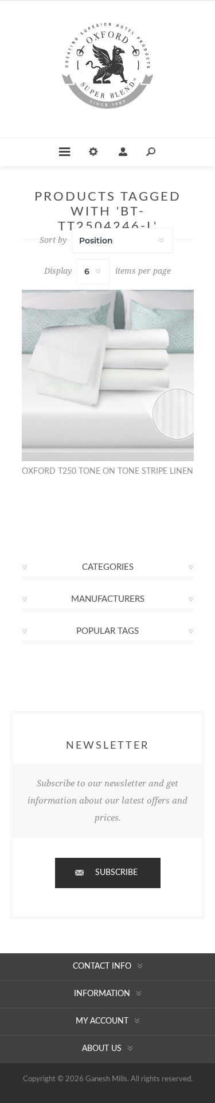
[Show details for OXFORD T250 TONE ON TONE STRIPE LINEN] (108, 375)
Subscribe (116, 873)
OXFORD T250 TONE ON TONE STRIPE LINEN (107, 471)
